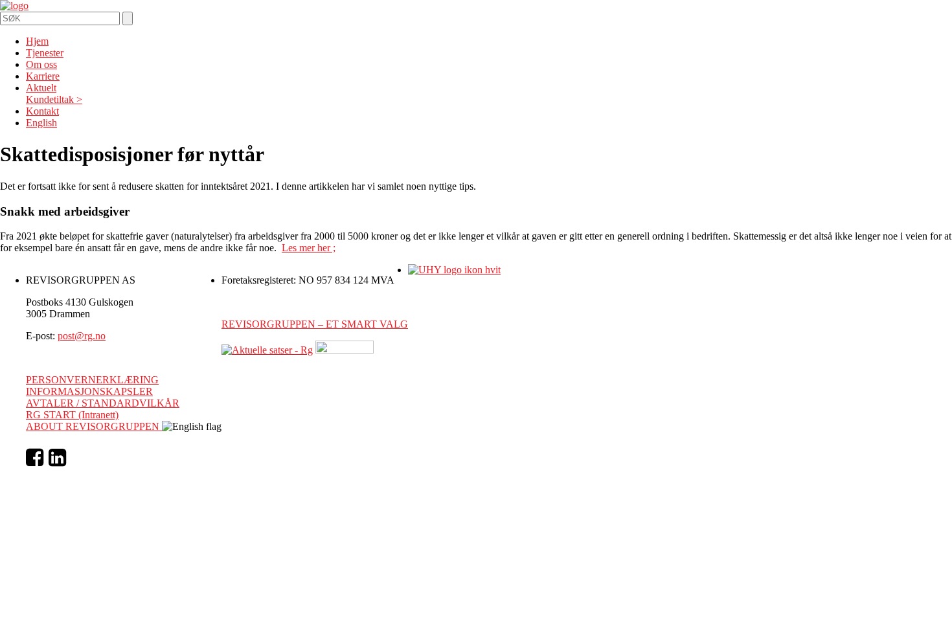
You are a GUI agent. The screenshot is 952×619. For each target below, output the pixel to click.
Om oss (41, 64)
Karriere (43, 76)
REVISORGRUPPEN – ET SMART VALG (314, 324)
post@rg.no (82, 335)
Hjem (37, 41)
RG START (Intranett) (72, 414)
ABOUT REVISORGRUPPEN (94, 426)
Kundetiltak (50, 99)
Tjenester (44, 52)
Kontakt (42, 111)
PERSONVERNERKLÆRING (92, 379)
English (41, 122)
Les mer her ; (308, 247)
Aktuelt (41, 87)
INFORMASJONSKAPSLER (89, 391)
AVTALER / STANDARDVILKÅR (102, 403)
